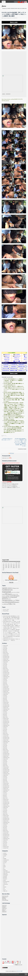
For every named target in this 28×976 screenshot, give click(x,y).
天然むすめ (11, 604)
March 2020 (5, 749)
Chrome (12, 592)
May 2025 (5, 665)
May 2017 (5, 795)
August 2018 (5, 775)
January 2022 (5, 719)
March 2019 (5, 765)
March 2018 (5, 781)
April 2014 (5, 845)
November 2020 (6, 738)
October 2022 (5, 707)
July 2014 (5, 841)
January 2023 (5, 703)
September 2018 (6, 773)
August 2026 (5, 645)
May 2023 (5, 698)
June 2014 (5, 842)
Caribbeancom (7, 590)
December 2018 (6, 769)
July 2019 (5, 760)
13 (11, 565)
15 (16, 565)
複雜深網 (3, 898)
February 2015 (6, 831)
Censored (6, 592)
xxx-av (6, 604)
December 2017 (6, 785)
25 (6, 567)
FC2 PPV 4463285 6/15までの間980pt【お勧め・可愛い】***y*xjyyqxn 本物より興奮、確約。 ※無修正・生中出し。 (14, 400)
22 (16, 566)
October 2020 (5, 740)
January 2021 (5, 736)
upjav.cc (3, 910)
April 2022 (5, 715)
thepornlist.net (4, 897)
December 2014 (6, 834)
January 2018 (5, 784)
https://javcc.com (6, 458)
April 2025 (5, 667)
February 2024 (6, 686)
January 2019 (5, 768)
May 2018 (5, 779)
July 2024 (5, 679)
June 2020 (5, 745)
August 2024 (5, 678)
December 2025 (6, 656)
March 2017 (5, 798)
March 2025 (5, 668)
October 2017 (5, 788)
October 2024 (5, 675)
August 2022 (5, 710)
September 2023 (6, 692)
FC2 (4, 435)
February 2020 (6, 750)
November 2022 (6, 706)
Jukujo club (9, 596)
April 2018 (5, 780)
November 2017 (6, 787)
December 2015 (6, 818)
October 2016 (5, 804)
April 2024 (5, 683)
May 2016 (5, 811)
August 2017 (5, 791)
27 (11, 567)
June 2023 (5, 696)
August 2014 (5, 839)
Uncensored (9, 602)
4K (3, 857)
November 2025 (6, 657)
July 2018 (5, 776)
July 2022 (5, 711)
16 (18, 565)
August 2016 (5, 807)
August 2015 (5, 823)
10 (3, 565)
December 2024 (6, 672)
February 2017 (6, 799)
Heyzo (10, 594)
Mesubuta (14, 597)
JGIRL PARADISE (6, 872)
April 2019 (5, 764)
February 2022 (6, 718)
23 (18, 566)
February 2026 (6, 653)
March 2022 (5, 717)
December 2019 (6, 753)
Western (16, 602)
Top (26, 974)
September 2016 (6, 806)
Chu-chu (15, 592)
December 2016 (6, 802)
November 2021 (6, 722)
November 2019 (6, 754)
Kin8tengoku (15, 596)
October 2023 (5, 691)
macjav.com (4, 905)
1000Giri (9, 588)
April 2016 (5, 812)
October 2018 (5, 772)
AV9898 (17, 588)
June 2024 (5, 680)
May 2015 (5, 827)
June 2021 (5, 729)
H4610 (3, 594)
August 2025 (5, 661)
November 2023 (6, 690)
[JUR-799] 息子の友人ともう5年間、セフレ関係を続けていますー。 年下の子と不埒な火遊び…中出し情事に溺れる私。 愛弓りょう (11, 623)
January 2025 (5, 671)
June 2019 (5, 761)
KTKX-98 (9, 597)
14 (13, 565)
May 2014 (5, 843)
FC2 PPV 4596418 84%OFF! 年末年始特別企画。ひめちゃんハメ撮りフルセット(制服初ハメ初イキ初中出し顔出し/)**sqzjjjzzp (14, 418)
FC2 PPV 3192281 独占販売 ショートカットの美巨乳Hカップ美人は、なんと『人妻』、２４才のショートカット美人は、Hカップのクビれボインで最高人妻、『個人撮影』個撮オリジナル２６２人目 (20, 442)
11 (6, 565)
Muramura (5, 598)
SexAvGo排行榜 (5, 900)
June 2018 (5, 777)
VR (3, 885)
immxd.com (4, 911)
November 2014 (6, 835)
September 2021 (6, 725)
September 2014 (6, 838)
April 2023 (5, 699)
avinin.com (4, 909)
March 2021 (5, 733)
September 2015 (6, 822)
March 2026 (5, 652)
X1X (3, 604)
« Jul (3, 569)
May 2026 (5, 649)
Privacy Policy (5, 610)
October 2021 (5, 723)
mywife (9, 598)
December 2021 (6, 721)
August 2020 (5, 742)
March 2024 (5, 684)
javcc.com (17, 973)
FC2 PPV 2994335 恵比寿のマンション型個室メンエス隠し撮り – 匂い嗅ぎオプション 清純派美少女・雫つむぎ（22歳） (14, 380)
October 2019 (5, 756)
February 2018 (6, 783)
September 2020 (6, 741)
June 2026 (5, 648)
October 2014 (5, 837)
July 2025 (5, 663)
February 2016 (6, 815)
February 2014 (6, 846)
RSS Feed (12, 453)
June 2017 (5, 794)
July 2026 (5, 647)
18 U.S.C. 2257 (6, 609)
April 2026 (5, 651)
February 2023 (6, 702)
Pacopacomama (7, 600)
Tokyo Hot (5, 882)
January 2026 (5, 655)
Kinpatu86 (4, 597)
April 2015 (5, 829)
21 (13, 566)
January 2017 (5, 800)
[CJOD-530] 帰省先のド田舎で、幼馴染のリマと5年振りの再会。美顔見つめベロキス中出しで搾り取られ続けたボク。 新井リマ (11, 627)
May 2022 (5, 714)
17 (3, 566)
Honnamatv (14, 594)
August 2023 (5, 694)
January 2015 (5, 833)
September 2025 (6, 660)
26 (8, 567)
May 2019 (5, 763)
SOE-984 (13, 600)
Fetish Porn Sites (5, 896)
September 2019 (6, 757)
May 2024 (5, 682)
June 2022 (5, 713)
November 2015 (6, 819)
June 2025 (5, 664)
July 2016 (5, 808)
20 (11, 566)
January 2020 (5, 752)
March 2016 (5, 814)
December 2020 (6, 737)
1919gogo (14, 588)
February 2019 (6, 767)
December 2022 (6, 705)
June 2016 (5, 810)
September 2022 (6, 709)
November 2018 (6, 771)
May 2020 (5, 746)
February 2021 (6, 734)
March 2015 (5, 830)
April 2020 (5, 748)
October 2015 (5, 821)
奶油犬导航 (4, 899)
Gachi (18, 592)
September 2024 (6, 676)
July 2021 (5, 727)
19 (8, 566)
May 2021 (5, 730)
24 (3, 567)
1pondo (4, 588)
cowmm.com (4, 908)
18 (6, 566)
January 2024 (5, 687)
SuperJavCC (9, 18)
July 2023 (5, 695)
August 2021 (5, 726)
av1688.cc (4, 907)
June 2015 (5, 826)
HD (6, 594)
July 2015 (5, 825)
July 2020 (5, 744)
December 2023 (6, 688)
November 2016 (6, 803)
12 (8, 565)
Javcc (4, 6)
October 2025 (5, 659)
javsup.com (4, 906)
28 (13, 567)
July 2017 (5, 792)
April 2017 (5, 796)
